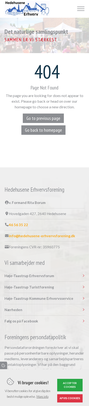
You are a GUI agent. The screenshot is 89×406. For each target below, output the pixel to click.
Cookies (3, 365)
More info (42, 396)
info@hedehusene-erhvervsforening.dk (42, 236)
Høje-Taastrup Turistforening (29, 287)
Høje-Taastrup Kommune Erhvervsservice (39, 298)
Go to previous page (43, 118)
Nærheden (13, 310)
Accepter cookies (70, 385)
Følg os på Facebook (21, 321)
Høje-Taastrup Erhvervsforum (29, 276)
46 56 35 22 (18, 225)
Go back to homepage (43, 130)
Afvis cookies (70, 398)
